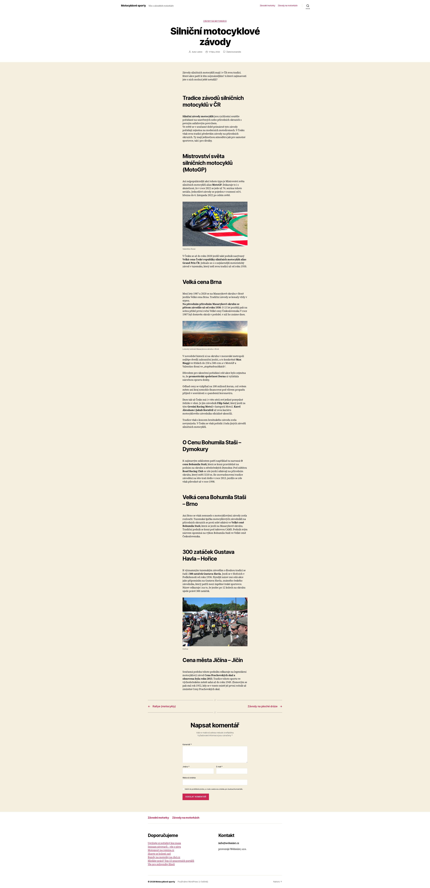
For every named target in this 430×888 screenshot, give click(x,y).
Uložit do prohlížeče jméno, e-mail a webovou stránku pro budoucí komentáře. (214, 789)
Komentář (187, 745)
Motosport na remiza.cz (161, 850)
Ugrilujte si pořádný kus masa (164, 843)
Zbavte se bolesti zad (159, 853)
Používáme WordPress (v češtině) (193, 881)
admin (199, 52)
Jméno (186, 767)
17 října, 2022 (214, 52)
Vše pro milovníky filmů (161, 864)
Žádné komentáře (233, 52)
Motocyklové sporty (133, 5)
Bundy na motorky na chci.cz (164, 857)
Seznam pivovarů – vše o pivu (164, 846)
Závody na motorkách (288, 5)
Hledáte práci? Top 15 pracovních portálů (171, 860)
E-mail (219, 767)
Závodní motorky (267, 5)
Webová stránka (189, 778)
